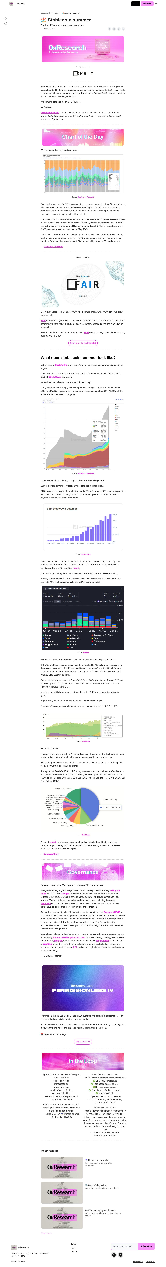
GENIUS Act (54, 377)
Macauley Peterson (53, 246)
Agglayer (58, 940)
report (76, 568)
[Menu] (156, 3)
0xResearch (45, 13)
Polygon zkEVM (112, 912)
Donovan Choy (51, 854)
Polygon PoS (102, 940)
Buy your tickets (83, 1041)
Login (135, 3)
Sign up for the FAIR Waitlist (83, 343)
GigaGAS (47, 944)
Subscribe (147, 3)
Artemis (86, 652)
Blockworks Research (86, 197)
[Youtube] (120, 1255)
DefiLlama (86, 741)
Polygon (65, 893)
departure (46, 903)
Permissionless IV (50, 112)
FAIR (43, 320)
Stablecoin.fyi (86, 554)
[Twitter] (114, 1255)
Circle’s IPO (61, 365)
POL (75, 947)
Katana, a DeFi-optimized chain (69, 937)
